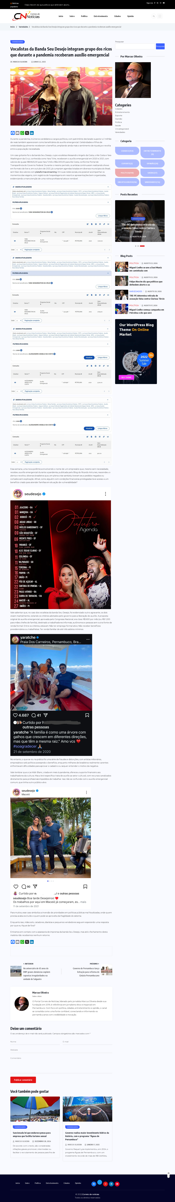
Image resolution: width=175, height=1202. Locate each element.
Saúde (118, 125)
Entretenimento (101, 16)
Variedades (23, 27)
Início (12, 27)
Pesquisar (119, 42)
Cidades (117, 16)
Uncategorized (122, 129)
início (61, 16)
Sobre (72, 16)
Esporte (118, 115)
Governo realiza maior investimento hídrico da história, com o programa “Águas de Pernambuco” (87, 1136)
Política (84, 16)
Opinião (130, 16)
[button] (135, 246)
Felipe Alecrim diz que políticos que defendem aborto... (47, 5)
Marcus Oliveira (22, 1141)
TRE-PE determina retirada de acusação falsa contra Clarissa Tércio (138, 228)
